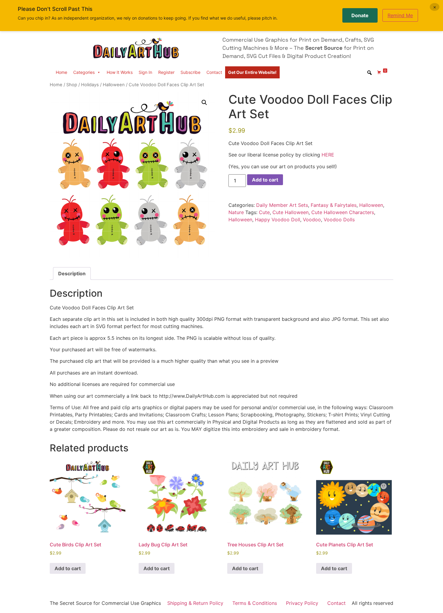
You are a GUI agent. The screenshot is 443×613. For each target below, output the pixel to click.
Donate (360, 15)
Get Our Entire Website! (252, 72)
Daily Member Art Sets (282, 205)
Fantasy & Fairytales (334, 205)
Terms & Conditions (254, 603)
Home (61, 72)
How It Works (120, 72)
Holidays (90, 84)
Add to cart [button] (68, 568)
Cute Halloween (290, 212)
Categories (84, 72)
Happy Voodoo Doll (277, 219)
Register (166, 72)
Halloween (114, 84)
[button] (204, 102)
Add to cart (265, 180)
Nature (236, 212)
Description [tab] (72, 273)
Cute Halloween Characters (342, 212)
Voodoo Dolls (339, 219)
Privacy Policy (302, 603)
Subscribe (190, 72)
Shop (71, 84)
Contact (214, 72)
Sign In (145, 72)
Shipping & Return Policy (195, 603)
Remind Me (400, 15)
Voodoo (312, 219)
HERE (328, 155)
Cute (264, 212)
